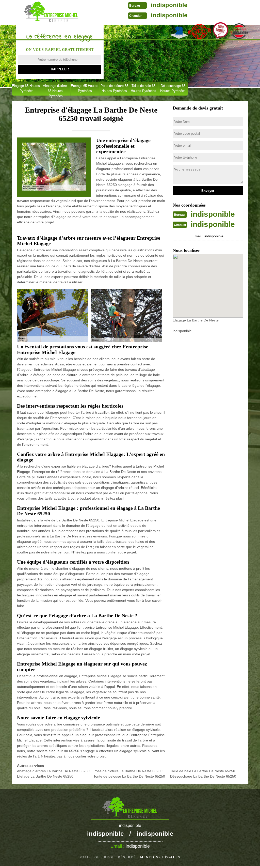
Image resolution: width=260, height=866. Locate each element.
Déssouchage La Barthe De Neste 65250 (203, 776)
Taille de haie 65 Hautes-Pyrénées (143, 88)
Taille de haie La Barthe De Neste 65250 (202, 771)
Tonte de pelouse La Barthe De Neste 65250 (129, 776)
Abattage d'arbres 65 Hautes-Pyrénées (56, 90)
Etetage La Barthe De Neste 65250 (45, 776)
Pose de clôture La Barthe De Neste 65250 (127, 771)
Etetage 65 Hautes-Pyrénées (85, 88)
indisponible (169, 5)
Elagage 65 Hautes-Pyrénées (26, 88)
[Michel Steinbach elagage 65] (51, 12)
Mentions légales (160, 857)
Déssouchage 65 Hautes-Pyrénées (173, 88)
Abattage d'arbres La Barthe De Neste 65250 (53, 771)
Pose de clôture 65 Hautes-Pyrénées (114, 88)
